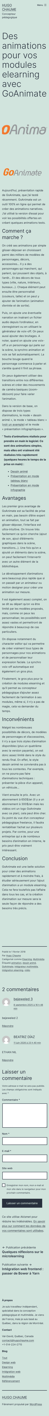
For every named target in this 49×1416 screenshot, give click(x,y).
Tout (4, 1357)
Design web (9, 1362)
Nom (5, 1133)
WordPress (36, 1404)
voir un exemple (13, 424)
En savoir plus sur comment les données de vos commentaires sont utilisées (23, 1226)
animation (16, 962)
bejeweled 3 (23, 999)
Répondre (7, 1025)
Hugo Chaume (13, 955)
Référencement (11, 1381)
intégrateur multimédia (26, 966)
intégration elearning (12, 970)
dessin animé (29, 962)
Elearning (27, 959)
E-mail (6, 1151)
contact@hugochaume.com (18, 1340)
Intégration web (11, 1371)
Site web (7, 1168)
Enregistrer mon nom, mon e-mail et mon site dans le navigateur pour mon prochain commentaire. (26, 1189)
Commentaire (11, 1099)
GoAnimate (7, 966)
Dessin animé (19, 471)
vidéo (27, 970)
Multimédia (38, 959)
